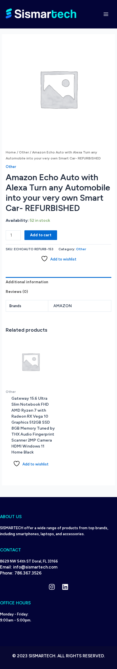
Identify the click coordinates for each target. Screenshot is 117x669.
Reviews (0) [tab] (17, 292)
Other (24, 152)
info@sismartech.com (35, 567)
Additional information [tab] (27, 282)
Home (11, 152)
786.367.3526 (27, 573)
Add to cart (40, 235)
